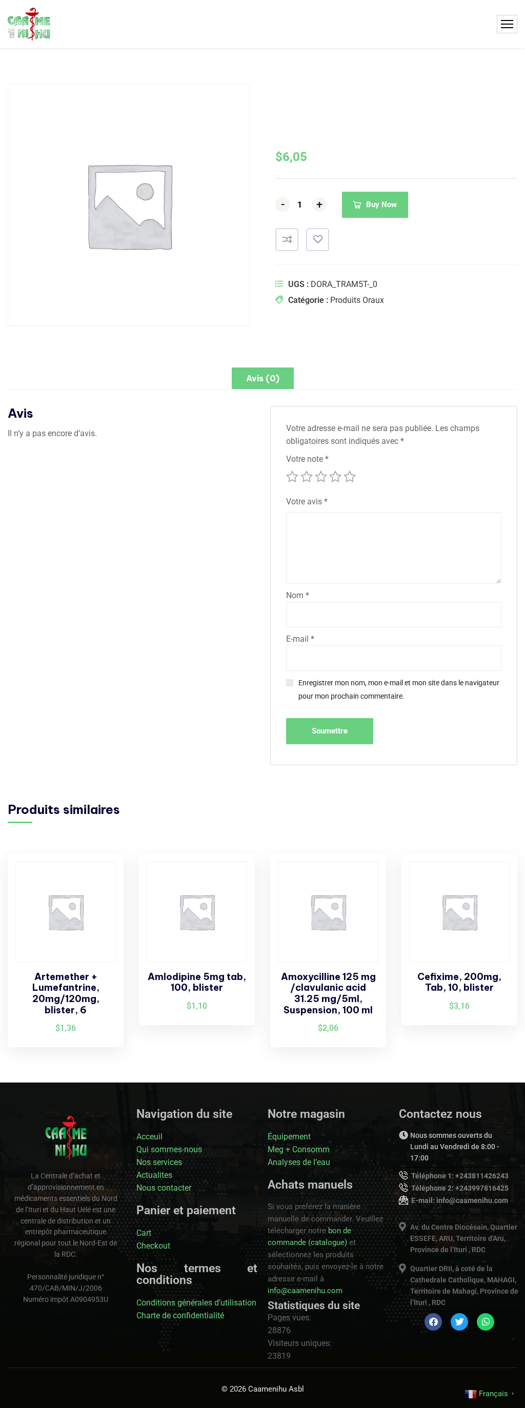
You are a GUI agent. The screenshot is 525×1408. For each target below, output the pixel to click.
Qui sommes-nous (169, 1149)
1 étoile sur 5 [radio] (292, 477)
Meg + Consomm (299, 1149)
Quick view (98, 928)
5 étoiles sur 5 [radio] (350, 477)
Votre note (307, 459)
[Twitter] (459, 1322)
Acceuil (149, 1136)
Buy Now (381, 204)
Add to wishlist (317, 239)
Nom (297, 595)
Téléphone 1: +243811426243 (460, 1176)
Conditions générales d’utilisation (196, 1303)
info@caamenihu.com (305, 1290)
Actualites (154, 1175)
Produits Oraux (357, 300)
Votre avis (307, 501)
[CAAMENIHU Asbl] (29, 24)
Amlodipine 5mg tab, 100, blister (197, 982)
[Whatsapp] (485, 1322)
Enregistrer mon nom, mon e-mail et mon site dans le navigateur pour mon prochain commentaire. (398, 689)
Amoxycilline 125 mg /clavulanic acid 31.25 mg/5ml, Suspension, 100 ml (328, 993)
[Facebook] (433, 1322)
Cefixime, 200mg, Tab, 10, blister (459, 982)
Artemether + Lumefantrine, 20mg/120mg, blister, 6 (65, 993)
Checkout (153, 1246)
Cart (143, 1233)
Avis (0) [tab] (262, 378)
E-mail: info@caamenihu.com (459, 1200)
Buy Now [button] (98, 881)
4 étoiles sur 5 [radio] (335, 477)
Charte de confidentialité (180, 1315)
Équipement (289, 1136)
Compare (286, 239)
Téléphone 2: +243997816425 (460, 1188)
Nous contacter (163, 1188)
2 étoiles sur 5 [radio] (306, 477)
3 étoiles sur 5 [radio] (321, 477)
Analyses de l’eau (299, 1162)
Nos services (159, 1162)
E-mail (300, 639)
